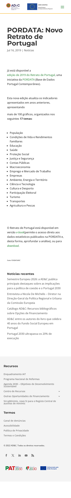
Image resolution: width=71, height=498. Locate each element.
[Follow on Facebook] (6, 455)
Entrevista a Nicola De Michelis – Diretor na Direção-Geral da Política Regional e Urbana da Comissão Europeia (34, 298)
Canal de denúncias (15, 421)
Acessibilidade (12, 426)
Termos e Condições (15, 435)
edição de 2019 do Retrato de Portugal (31, 75)
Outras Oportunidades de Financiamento (26, 396)
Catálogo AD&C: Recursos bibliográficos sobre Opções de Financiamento (32, 311)
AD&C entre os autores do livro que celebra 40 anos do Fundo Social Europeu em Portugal (34, 323)
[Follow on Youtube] (26, 455)
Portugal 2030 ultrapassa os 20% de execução (29, 336)
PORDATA (28, 79)
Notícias (29, 50)
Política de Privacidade (16, 430)
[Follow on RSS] (32, 455)
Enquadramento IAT (15, 374)
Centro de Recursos (14, 391)
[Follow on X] (13, 455)
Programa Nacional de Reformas (22, 379)
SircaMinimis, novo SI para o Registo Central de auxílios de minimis (30, 402)
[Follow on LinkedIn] (19, 455)
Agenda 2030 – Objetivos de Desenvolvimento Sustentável (29, 385)
